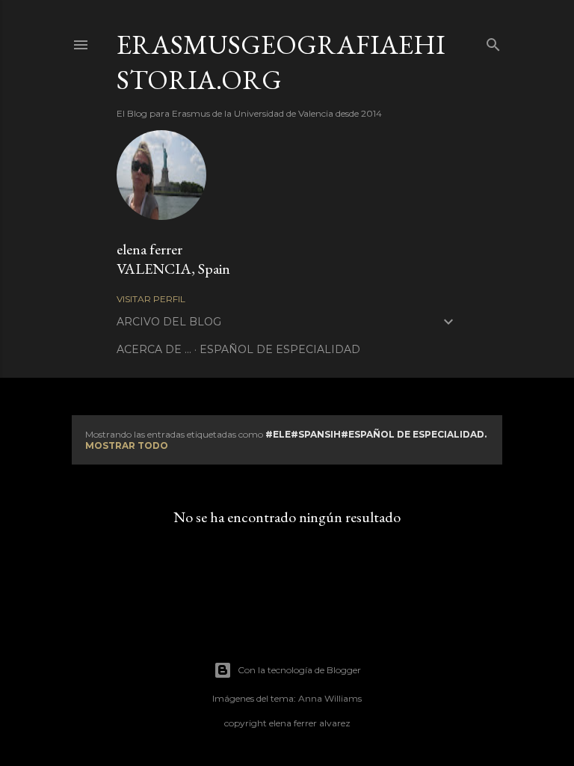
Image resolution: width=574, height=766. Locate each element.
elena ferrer (149, 249)
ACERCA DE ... (154, 349)
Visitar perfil (151, 298)
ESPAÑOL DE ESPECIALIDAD (280, 349)
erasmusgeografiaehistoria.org (281, 62)
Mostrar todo (126, 445)
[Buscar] (493, 41)
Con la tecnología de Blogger (299, 669)
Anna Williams (330, 698)
